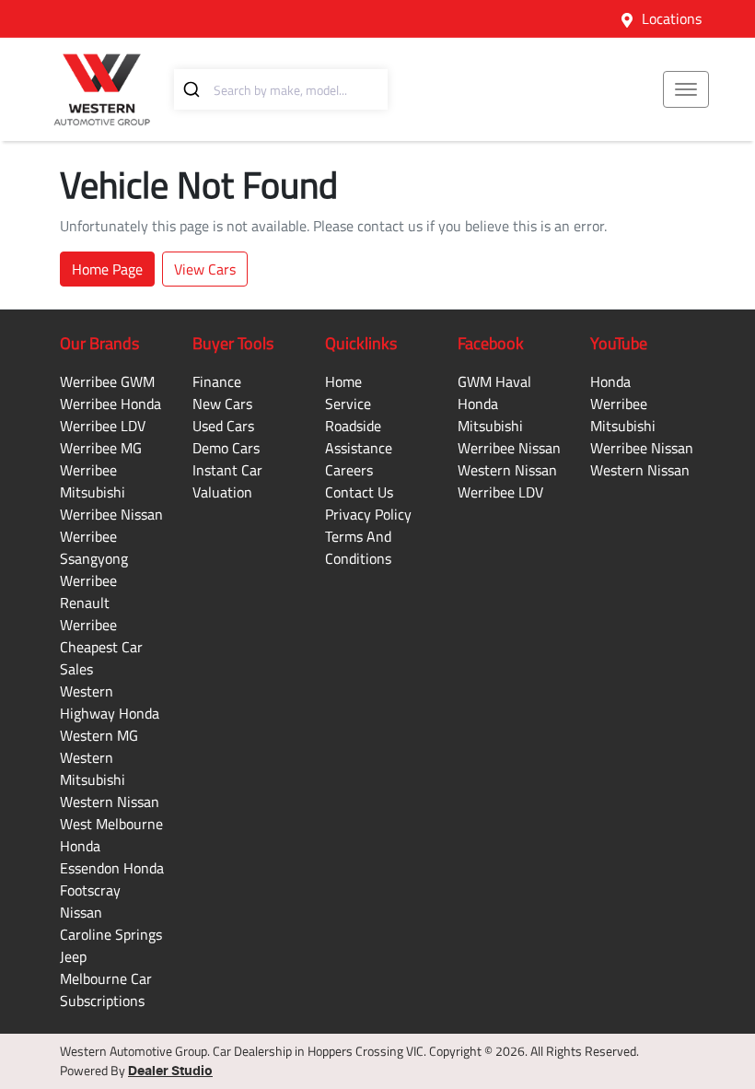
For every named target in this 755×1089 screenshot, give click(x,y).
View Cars (205, 269)
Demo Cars (226, 448)
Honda (478, 403)
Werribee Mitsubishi (92, 481)
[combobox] (281, 89)
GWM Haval (494, 381)
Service (348, 403)
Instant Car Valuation (227, 481)
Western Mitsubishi (92, 768)
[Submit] (194, 89)
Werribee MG (101, 448)
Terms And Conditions (358, 547)
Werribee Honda (110, 403)
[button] (686, 89)
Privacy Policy (368, 514)
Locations (672, 18)
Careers (349, 470)
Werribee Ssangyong (94, 547)
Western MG (99, 735)
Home (343, 381)
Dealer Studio (170, 1071)
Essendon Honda (112, 868)
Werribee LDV (102, 426)
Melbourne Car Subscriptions (106, 989)
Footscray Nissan (90, 901)
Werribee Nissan (111, 514)
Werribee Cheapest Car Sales (101, 647)
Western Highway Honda (109, 702)
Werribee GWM (107, 381)
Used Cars (223, 426)
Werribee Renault (88, 591)
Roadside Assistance (358, 437)
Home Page (107, 269)
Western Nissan (109, 801)
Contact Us (359, 492)
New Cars (222, 403)
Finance (216, 381)
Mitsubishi (490, 426)
